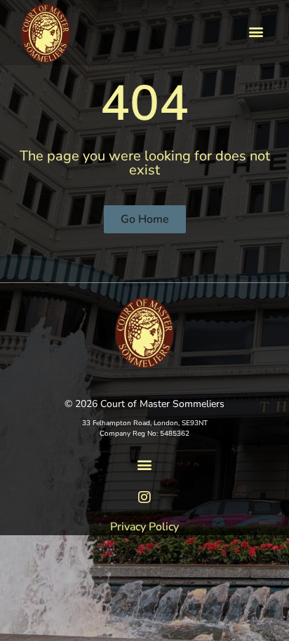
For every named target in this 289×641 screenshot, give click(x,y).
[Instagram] (144, 497)
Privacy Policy (144, 527)
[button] (256, 31)
